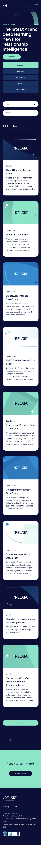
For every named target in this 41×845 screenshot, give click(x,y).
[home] (5, 5)
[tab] (20, 65)
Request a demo (20, 774)
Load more (20, 723)
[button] (36, 5)
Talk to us (11, 57)
